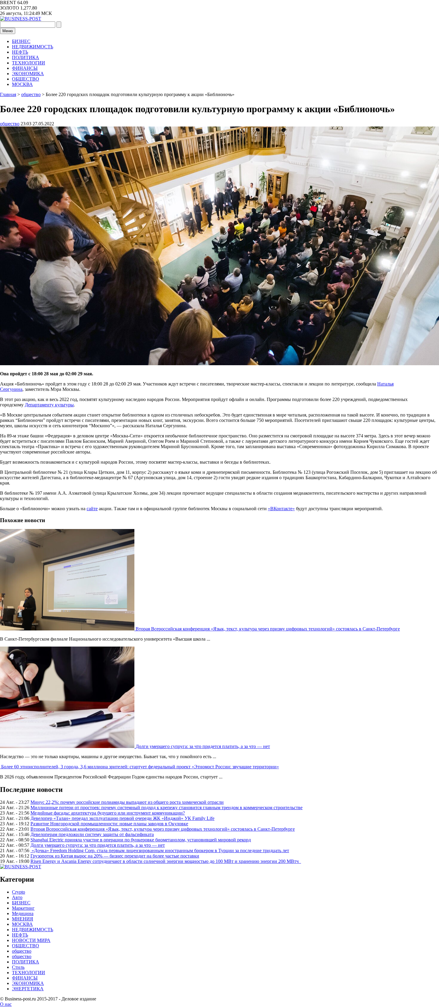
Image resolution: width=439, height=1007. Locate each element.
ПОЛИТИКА (25, 57)
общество (9, 123)
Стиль (18, 967)
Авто (17, 897)
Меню (7, 31)
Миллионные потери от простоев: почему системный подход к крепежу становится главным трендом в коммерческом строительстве (166, 807)
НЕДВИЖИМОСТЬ (32, 46)
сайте (92, 508)
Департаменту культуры (49, 404)
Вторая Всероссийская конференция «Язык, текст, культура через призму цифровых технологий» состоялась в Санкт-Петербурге (268, 628)
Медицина (22, 913)
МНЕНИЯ (22, 918)
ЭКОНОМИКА (28, 73)
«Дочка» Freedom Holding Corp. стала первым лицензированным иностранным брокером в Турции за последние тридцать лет (159, 850)
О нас (6, 1004)
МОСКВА (22, 84)
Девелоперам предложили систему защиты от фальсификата (92, 834)
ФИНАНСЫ (25, 68)
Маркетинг (23, 908)
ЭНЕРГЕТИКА (28, 988)
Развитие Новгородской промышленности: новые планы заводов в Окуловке (109, 823)
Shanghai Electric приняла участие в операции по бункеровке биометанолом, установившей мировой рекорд (140, 839)
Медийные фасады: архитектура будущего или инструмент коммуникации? (107, 812)
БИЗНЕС (21, 41)
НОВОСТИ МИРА (31, 940)
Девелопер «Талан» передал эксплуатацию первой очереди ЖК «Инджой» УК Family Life (122, 818)
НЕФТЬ (20, 52)
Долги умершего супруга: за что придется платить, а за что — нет (203, 746)
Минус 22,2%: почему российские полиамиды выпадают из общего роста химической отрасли (127, 802)
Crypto (18, 892)
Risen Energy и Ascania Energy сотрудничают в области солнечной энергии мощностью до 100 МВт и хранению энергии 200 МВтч (165, 861)
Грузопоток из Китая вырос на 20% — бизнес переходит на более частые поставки (114, 855)
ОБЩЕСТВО (25, 78)
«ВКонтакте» (281, 508)
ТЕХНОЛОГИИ (28, 62)
